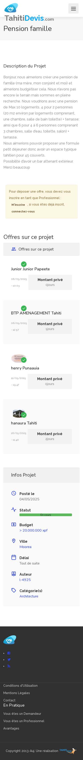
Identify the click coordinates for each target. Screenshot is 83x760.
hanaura (18, 423)
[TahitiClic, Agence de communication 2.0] (68, 751)
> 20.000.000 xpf (33, 530)
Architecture (28, 596)
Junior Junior (22, 269)
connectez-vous (23, 211)
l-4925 (25, 579)
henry (16, 368)
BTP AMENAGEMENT (30, 313)
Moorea (25, 546)
